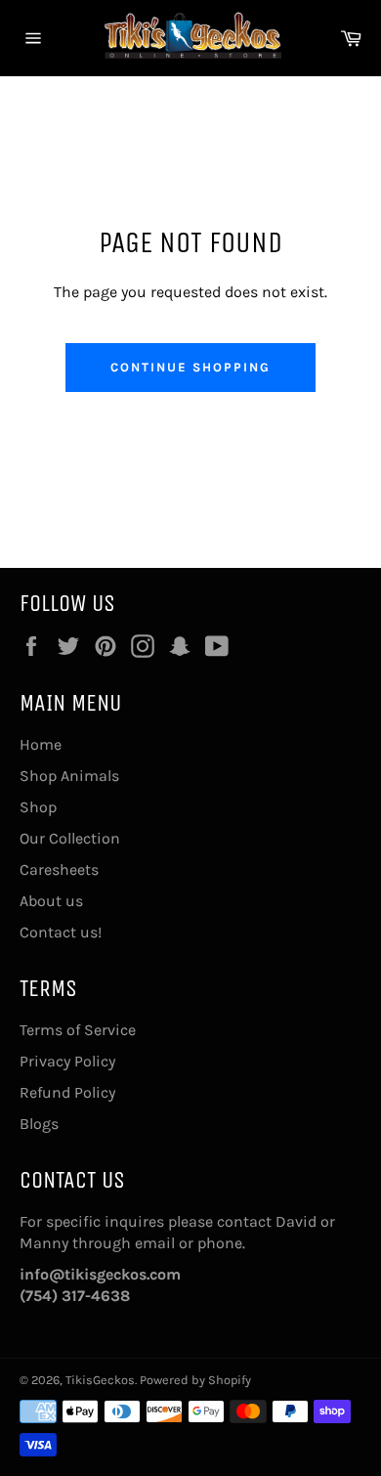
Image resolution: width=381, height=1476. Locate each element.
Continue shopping (190, 367)
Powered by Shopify (195, 1379)
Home (41, 744)
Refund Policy (67, 1092)
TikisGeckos (100, 1379)
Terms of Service (78, 1029)
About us (51, 900)
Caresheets (59, 869)
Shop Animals (69, 775)
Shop (38, 807)
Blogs (39, 1123)
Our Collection (70, 838)
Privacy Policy (67, 1061)
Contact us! (61, 932)
